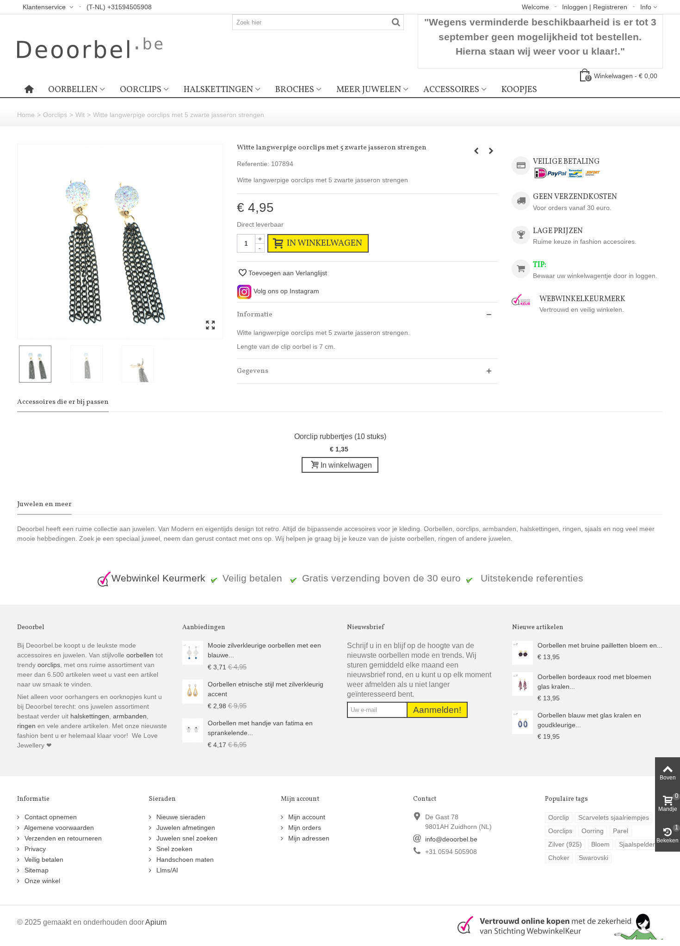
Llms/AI (166, 870)
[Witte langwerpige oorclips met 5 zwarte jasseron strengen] (120, 241)
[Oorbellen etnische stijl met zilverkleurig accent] (192, 691)
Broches (294, 90)
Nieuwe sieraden (180, 817)
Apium (156, 922)
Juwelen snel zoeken (186, 838)
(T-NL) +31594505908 (119, 7)
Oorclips (140, 90)
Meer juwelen (368, 90)
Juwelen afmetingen (185, 827)
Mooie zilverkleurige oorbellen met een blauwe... (264, 650)
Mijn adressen (307, 838)
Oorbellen (73, 90)
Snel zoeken (173, 849)
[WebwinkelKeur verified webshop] (554, 925)
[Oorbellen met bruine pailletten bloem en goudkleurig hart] (522, 652)
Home (26, 114)
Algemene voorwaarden (58, 827)
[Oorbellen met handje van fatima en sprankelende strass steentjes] (192, 730)
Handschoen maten (184, 859)
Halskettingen (218, 90)
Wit (80, 114)
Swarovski (593, 857)
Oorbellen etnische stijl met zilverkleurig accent (265, 689)
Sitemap (36, 870)
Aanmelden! (437, 710)
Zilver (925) (565, 844)
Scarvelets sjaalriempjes (613, 817)
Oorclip (558, 817)
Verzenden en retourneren (62, 838)
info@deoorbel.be (451, 839)
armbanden (130, 716)
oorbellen (139, 655)
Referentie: (253, 163)
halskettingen (89, 716)
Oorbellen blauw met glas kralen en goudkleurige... (589, 720)
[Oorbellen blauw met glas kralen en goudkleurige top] (522, 721)
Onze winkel (41, 880)
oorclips (48, 664)
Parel (620, 831)
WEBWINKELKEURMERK (582, 299)
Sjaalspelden (637, 844)
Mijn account (305, 817)
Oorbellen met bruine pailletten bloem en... (600, 645)
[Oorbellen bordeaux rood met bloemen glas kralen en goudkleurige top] (522, 683)
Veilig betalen (43, 859)
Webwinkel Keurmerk (158, 578)
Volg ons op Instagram (285, 291)
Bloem (600, 844)
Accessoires (451, 90)
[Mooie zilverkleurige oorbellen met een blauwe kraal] (192, 652)
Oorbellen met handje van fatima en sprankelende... (260, 727)
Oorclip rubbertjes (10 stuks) (340, 436)
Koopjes (519, 90)
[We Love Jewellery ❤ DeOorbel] (89, 47)
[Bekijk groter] (210, 325)
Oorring (592, 831)
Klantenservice (45, 7)
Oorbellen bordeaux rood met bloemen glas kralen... (594, 681)
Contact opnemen (50, 817)
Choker (558, 857)
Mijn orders (303, 827)
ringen (26, 726)
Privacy (34, 849)
